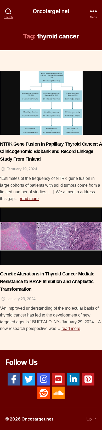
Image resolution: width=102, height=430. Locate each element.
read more (29, 198)
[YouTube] (58, 379)
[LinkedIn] (73, 379)
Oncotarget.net (51, 11)
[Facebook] (14, 379)
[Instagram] (43, 379)
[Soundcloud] (58, 393)
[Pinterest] (88, 379)
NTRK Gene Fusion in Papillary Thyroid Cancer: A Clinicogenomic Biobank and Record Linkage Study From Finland (51, 151)
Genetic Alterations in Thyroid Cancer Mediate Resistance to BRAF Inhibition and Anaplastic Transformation (47, 281)
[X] (28, 379)
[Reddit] (43, 393)
